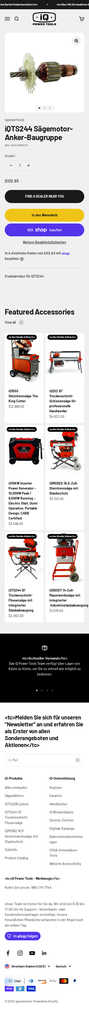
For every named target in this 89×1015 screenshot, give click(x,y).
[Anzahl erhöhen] (28, 165)
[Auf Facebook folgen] (8, 953)
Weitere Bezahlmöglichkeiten (44, 242)
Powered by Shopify (45, 1001)
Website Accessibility (65, 864)
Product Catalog (16, 858)
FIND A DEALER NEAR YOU (44, 196)
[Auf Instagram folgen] (20, 953)
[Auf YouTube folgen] (32, 953)
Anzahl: (10, 156)
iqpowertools (14, 120)
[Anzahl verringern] (11, 165)
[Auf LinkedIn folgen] (44, 953)
